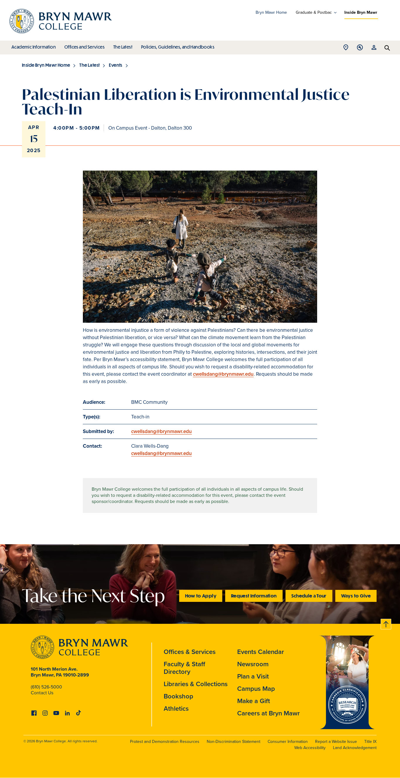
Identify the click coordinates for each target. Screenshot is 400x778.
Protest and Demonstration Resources (164, 742)
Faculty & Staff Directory (184, 667)
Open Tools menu (360, 49)
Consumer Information (288, 742)
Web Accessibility (310, 748)
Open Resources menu (374, 49)
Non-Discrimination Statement (233, 742)
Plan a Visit (253, 676)
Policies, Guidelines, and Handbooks (177, 46)
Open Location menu (346, 49)
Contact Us (42, 692)
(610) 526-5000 (46, 686)
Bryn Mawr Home (271, 12)
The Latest (122, 46)
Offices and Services (84, 46)
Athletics (176, 708)
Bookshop (178, 696)
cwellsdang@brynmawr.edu (223, 374)
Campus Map (256, 688)
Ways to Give (356, 595)
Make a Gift (253, 701)
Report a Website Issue (336, 742)
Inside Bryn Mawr (360, 12)
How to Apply (200, 595)
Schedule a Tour (309, 595)
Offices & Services (190, 652)
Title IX (370, 742)
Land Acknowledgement (355, 748)
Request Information (254, 595)
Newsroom (253, 664)
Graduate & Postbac (314, 13)
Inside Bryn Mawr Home (46, 65)
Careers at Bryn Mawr (268, 713)
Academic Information (33, 46)
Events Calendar (260, 652)
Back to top (386, 623)
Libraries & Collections (196, 684)
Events (115, 65)
